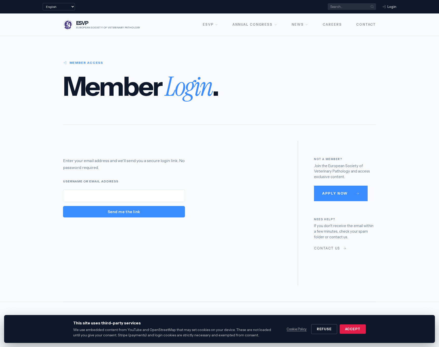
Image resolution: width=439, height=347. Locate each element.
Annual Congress (252, 24)
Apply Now (335, 193)
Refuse (324, 329)
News (298, 24)
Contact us (327, 248)
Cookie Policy (297, 329)
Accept (353, 329)
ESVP (208, 24)
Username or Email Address (90, 181)
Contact (366, 24)
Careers (332, 24)
